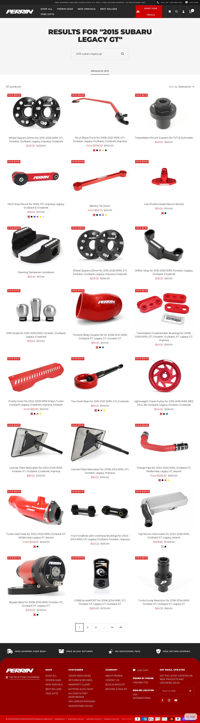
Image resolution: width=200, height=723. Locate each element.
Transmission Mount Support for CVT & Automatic (164, 137)
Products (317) (100, 71)
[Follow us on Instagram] (169, 700)
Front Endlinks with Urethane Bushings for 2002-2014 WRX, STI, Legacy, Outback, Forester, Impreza (100, 537)
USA (135, 694)
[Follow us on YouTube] (176, 700)
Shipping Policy (76, 719)
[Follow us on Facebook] (162, 700)
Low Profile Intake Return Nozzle (164, 204)
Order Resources (79, 675)
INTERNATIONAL (142, 698)
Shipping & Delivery (80, 689)
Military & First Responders (78, 695)
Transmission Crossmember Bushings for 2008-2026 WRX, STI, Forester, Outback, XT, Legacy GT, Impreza (164, 337)
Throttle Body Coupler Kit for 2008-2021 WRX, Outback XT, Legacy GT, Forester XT (100, 337)
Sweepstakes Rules (80, 706)
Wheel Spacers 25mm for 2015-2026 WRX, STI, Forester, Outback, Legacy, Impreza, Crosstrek (100, 272)
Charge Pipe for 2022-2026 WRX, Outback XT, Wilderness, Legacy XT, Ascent (164, 469)
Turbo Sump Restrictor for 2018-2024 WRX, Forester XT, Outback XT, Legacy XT (164, 602)
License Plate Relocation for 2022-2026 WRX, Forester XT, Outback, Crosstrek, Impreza (36, 469)
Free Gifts (47, 14)
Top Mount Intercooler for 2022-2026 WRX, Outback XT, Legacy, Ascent (164, 536)
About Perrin (113, 675)
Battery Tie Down (100, 206)
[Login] (183, 11)
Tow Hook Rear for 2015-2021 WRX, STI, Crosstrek (100, 401)
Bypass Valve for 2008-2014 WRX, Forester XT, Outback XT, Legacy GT (36, 604)
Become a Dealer (116, 689)
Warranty (60, 719)
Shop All (46, 9)
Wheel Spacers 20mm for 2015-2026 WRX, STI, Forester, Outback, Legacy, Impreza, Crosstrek (36, 140)
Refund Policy (94, 719)
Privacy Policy (111, 719)
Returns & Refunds (80, 680)
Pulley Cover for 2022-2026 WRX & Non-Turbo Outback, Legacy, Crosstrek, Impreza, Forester (36, 403)
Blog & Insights (115, 684)
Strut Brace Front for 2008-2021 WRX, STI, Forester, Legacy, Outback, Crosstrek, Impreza (100, 139)
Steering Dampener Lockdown (36, 272)
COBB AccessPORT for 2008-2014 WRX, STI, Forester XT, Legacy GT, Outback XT (100, 602)
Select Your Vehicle (150, 11)
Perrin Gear (65, 9)
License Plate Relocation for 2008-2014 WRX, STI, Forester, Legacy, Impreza (100, 471)
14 (112, 627)
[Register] (190, 691)
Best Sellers (108, 9)
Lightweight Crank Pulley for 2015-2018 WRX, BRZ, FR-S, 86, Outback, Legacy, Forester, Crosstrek (164, 403)
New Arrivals (87, 9)
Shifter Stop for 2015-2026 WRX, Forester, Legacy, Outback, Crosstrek (164, 272)
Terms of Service (43, 719)
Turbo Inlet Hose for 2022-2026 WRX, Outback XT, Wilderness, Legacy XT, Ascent (36, 536)
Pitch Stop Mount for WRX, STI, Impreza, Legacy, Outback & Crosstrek (36, 206)
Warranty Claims (79, 684)
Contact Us (112, 680)
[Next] (120, 627)
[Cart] (190, 11)
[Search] (169, 11)
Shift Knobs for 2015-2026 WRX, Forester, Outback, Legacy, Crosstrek (36, 335)
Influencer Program (81, 701)
